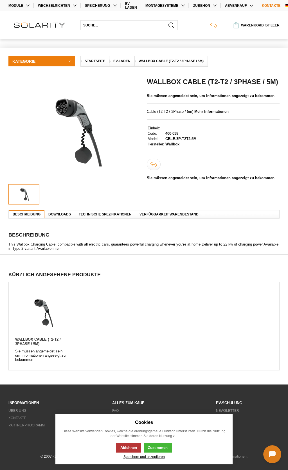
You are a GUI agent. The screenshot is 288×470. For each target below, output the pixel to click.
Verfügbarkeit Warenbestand (169, 214)
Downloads (59, 214)
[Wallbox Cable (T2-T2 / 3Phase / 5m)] (42, 312)
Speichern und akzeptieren (144, 456)
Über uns (17, 411)
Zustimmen (158, 448)
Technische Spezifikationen (105, 214)
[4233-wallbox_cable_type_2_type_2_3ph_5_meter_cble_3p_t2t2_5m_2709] (74, 131)
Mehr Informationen (211, 111)
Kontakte (271, 6)
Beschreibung (26, 214)
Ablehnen (128, 448)
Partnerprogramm (26, 425)
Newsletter (227, 411)
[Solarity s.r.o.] (41, 25)
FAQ (115, 411)
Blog (220, 418)
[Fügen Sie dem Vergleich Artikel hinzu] (154, 164)
